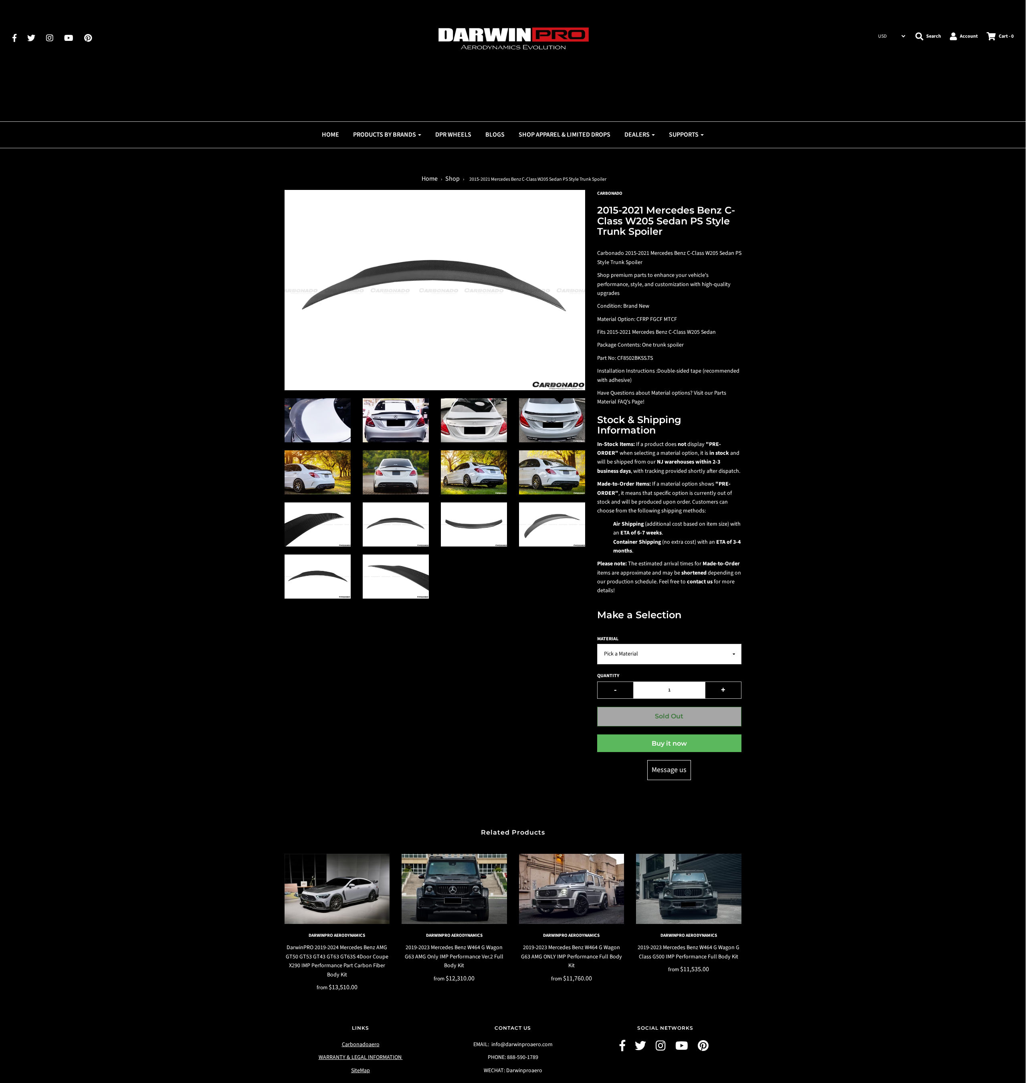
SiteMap (360, 1071)
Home (330, 134)
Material (607, 638)
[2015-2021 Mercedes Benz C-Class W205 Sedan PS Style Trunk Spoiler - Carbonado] (318, 420)
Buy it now (669, 743)
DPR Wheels (453, 134)
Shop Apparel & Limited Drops (564, 134)
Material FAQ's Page (620, 402)
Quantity (608, 675)
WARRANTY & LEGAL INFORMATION (361, 1057)
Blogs (495, 134)
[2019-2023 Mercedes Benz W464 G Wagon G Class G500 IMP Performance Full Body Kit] (688, 889)
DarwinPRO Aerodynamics (337, 935)
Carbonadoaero (361, 1045)
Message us (669, 770)
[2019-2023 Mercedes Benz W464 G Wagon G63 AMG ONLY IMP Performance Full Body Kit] (571, 889)
